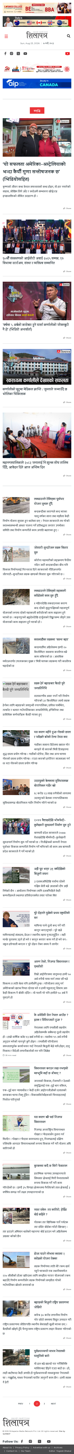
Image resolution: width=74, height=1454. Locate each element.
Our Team (26, 1451)
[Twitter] (18, 54)
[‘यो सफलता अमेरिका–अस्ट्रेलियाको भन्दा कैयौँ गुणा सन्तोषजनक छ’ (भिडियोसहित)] (37, 137)
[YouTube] (25, 54)
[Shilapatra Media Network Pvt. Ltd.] (37, 34)
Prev (20, 1404)
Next (53, 1404)
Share (68, 208)
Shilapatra (68, 53)
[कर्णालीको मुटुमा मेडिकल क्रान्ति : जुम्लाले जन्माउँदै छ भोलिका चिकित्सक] (37, 367)
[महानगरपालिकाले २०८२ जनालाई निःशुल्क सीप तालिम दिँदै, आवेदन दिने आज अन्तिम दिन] (37, 435)
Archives (58, 1447)
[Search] (68, 36)
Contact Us (11, 1451)
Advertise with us (41, 1447)
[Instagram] (11, 54)
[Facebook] (5, 54)
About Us (7, 1447)
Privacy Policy (22, 1447)
